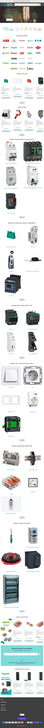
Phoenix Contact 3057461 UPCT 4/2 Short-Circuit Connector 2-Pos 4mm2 (29, 123)
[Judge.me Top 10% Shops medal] (39, 29)
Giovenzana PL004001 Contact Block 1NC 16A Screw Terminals (29, 89)
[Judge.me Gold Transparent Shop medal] (21, 29)
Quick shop (6, 95)
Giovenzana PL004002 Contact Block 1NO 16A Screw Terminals (5, 89)
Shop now (9, 19)
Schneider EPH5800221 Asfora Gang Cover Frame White (17, 89)
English (21, 714)
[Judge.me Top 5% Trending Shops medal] (35, 29)
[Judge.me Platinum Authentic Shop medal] (17, 29)
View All (22, 102)
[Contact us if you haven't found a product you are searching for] (22, 662)
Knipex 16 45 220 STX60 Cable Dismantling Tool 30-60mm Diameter (17, 123)
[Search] (39, 4)
